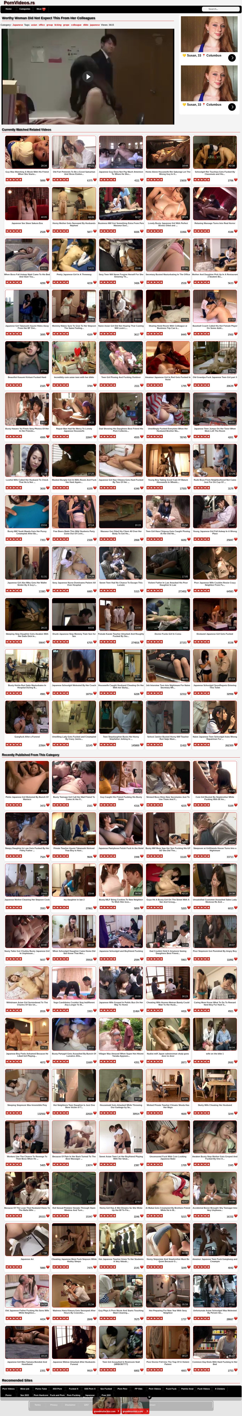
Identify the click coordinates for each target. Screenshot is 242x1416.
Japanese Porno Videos (90, 1396)
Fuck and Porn (57, 1395)
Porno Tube (41, 1389)
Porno (8, 1395)
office (42, 25)
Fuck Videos (204, 1389)
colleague (76, 25)
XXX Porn (57, 1389)
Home (9, 9)
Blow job (24, 1389)
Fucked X (73, 1389)
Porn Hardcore (41, 1395)
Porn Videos (8, 1389)
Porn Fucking (73, 1395)
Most (39, 9)
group (50, 25)
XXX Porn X (89, 1389)
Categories (24, 9)
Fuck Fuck (171, 1389)
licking (57, 25)
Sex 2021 (24, 1395)
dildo (85, 25)
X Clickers (220, 1389)
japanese (95, 25)
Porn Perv (122, 1389)
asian (34, 25)
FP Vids (138, 1389)
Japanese (17, 25)
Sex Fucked (106, 1389)
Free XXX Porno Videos (106, 1396)
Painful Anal (187, 1389)
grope (66, 25)
